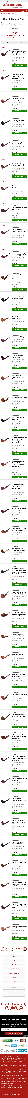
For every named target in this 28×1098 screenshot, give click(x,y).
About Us (14, 960)
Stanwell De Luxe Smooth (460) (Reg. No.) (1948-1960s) (19, 231)
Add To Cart (20, 65)
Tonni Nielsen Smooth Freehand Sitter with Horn (18, 276)
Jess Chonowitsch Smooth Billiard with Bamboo (18, 377)
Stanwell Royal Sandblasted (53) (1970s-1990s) (19, 800)
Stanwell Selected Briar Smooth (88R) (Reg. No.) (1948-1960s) (19, 906)
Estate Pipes (3, 13)
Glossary (14, 977)
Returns (14, 987)
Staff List (14, 956)
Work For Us (14, 968)
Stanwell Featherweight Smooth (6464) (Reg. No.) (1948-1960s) (19, 758)
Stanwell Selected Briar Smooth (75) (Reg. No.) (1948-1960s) (19, 884)
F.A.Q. (14, 964)
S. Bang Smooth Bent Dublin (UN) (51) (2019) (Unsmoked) (19, 736)
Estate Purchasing (14, 991)
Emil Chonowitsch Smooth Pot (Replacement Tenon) (18, 76)
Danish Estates (10, 13)
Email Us (3, 950)
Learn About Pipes (14, 973)
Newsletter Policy (14, 995)
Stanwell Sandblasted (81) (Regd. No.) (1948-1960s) (19, 822)
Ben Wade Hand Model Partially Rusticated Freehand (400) (19, 52)
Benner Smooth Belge (18, 337)
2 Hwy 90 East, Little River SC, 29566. (11, 1072)
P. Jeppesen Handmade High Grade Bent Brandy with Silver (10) (19, 614)
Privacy (14, 981)
